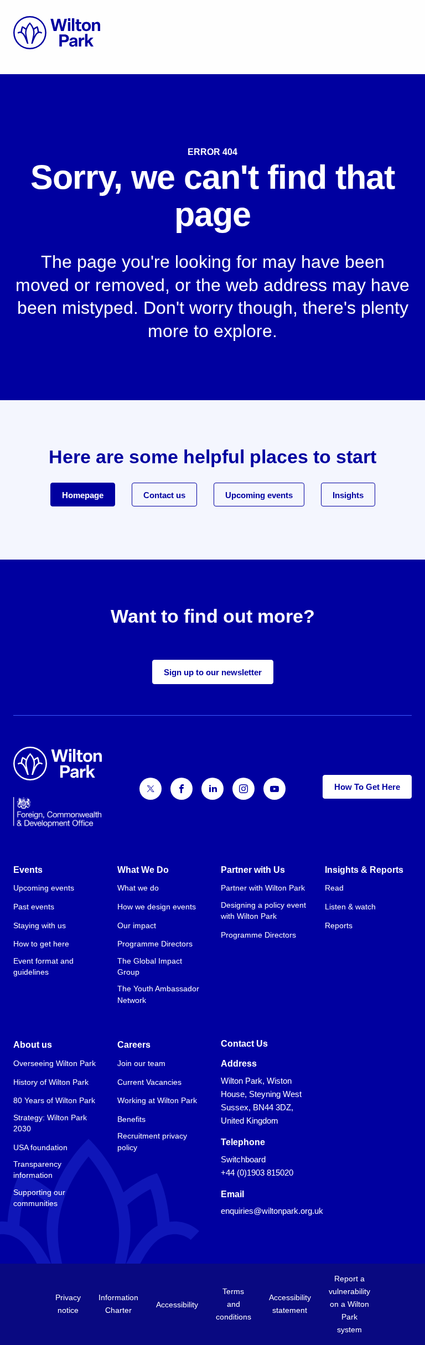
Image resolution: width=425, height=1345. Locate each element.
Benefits (131, 1119)
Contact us (164, 495)
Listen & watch (350, 906)
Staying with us (39, 925)
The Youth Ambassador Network (158, 994)
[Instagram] (243, 789)
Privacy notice (68, 1304)
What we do (138, 887)
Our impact (136, 925)
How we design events (156, 906)
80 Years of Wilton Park (54, 1100)
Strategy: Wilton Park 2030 (50, 1123)
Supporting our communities (39, 1198)
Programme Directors (155, 943)
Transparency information (37, 1170)
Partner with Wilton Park (263, 887)
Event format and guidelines (43, 966)
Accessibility (177, 1304)
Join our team (141, 1063)
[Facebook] (181, 789)
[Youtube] (274, 789)
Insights (348, 495)
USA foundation (40, 1147)
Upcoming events (259, 495)
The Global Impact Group (149, 966)
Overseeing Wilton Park (54, 1063)
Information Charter (118, 1304)
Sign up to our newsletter (213, 672)
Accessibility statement (290, 1304)
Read (334, 887)
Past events (33, 906)
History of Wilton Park (51, 1082)
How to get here (41, 943)
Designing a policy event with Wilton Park (263, 910)
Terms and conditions (233, 1304)
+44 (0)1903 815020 (257, 1172)
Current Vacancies (149, 1082)
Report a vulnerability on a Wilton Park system (349, 1304)
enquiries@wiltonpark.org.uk (272, 1210)
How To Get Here (367, 787)
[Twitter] (150, 789)
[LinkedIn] (212, 789)
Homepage (82, 495)
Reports (339, 925)
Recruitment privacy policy (152, 1141)
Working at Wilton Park (157, 1100)
